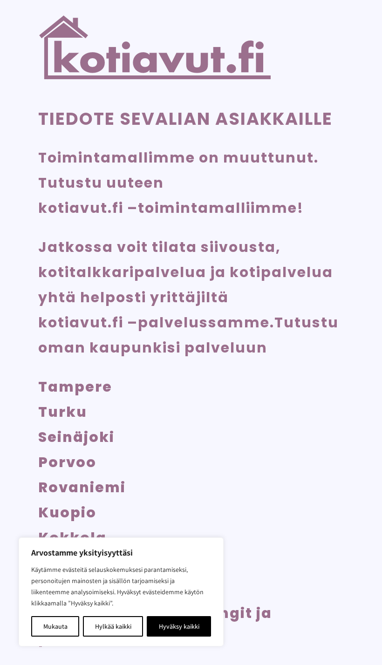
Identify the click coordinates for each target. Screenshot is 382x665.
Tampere (75, 387)
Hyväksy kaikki (179, 626)
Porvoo (67, 462)
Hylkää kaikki (113, 626)
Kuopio (67, 512)
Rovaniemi (82, 487)
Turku (62, 412)
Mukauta (55, 626)
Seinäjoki (76, 437)
